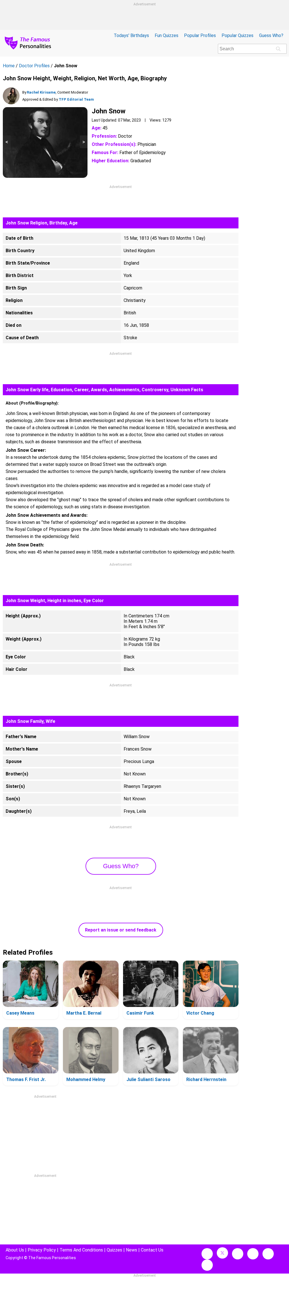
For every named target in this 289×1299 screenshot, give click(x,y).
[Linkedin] (253, 1253)
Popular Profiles (200, 35)
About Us (15, 1250)
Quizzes (114, 1250)
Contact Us (152, 1250)
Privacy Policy (42, 1250)
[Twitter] (222, 1253)
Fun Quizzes (166, 35)
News (131, 1250)
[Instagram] (237, 1253)
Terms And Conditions (81, 1250)
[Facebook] (207, 1253)
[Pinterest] (268, 1253)
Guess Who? (271, 35)
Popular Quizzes (237, 35)
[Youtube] (207, 1265)
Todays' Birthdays (131, 35)
